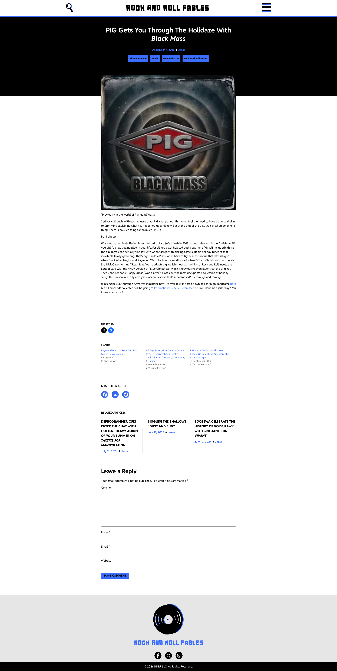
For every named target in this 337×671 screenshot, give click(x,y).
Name (105, 532)
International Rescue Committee (174, 288)
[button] (69, 7)
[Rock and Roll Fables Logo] (168, 625)
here (233, 284)
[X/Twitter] (168, 655)
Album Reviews (138, 58)
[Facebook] (157, 655)
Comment (108, 487)
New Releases (171, 58)
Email (105, 546)
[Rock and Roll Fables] (167, 8)
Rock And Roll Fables (196, 58)
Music (155, 58)
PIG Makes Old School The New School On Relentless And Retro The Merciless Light (209, 354)
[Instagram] (179, 655)
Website (106, 560)
